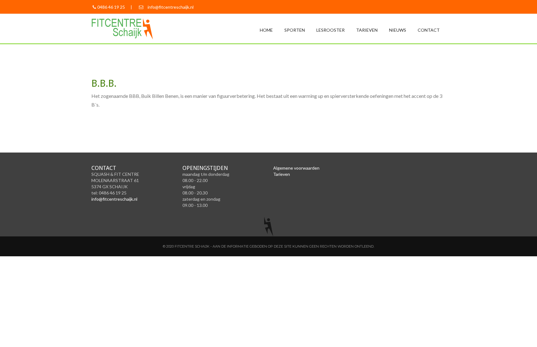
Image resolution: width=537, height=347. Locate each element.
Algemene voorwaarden (296, 168)
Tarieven (367, 30)
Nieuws (397, 30)
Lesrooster (330, 30)
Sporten (294, 30)
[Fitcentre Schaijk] (127, 28)
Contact (429, 30)
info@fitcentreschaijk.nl (171, 7)
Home (266, 30)
